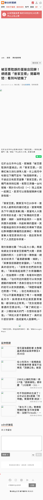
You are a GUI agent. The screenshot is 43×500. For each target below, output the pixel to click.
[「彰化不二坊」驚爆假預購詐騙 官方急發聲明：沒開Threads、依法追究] (8, 410)
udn (2, 58)
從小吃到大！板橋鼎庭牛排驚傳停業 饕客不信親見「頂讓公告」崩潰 (29, 364)
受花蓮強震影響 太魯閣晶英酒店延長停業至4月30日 (29, 350)
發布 (39, 454)
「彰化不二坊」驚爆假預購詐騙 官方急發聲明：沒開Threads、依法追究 (29, 409)
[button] (36, 2)
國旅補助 (20, 7)
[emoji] (33, 454)
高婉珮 (27, 85)
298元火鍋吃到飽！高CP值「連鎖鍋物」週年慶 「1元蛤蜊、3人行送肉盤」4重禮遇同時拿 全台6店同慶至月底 (29, 382)
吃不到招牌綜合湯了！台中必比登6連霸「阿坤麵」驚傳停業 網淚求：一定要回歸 (29, 396)
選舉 (37, 7)
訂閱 (32, 485)
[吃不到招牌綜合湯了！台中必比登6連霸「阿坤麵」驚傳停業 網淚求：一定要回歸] (8, 397)
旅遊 (8, 58)
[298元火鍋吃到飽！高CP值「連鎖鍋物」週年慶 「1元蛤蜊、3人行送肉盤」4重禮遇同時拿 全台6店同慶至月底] (8, 383)
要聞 (32, 7)
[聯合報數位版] (32, 2)
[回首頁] (10, 2)
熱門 (27, 7)
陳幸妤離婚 (10, 7)
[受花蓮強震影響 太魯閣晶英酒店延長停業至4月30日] (8, 351)
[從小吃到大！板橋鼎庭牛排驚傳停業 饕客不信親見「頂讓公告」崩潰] (8, 365)
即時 (3, 7)
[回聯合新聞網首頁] (2, 2)
